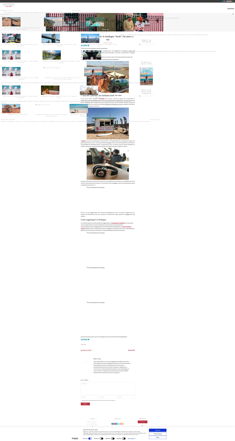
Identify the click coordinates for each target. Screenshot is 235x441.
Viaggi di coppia (6, 121)
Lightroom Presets (67, 12)
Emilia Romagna (112, 101)
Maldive (135, 51)
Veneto (129, 101)
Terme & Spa (48, 121)
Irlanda (14, 82)
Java (189, 51)
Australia (106, 104)
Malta (77, 82)
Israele (174, 51)
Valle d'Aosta (102, 101)
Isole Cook (113, 104)
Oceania (96, 12)
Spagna (56, 82)
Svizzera (119, 82)
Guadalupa (183, 34)
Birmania (147, 51)
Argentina (123, 34)
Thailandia (162, 51)
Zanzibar (158, 18)
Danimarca (125, 82)
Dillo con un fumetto (92, 424)
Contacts (153, 119)
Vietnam (182, 51)
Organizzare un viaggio (113, 121)
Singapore (213, 51)
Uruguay (206, 34)
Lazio (39, 101)
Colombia (144, 34)
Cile (128, 34)
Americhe (80, 12)
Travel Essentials (55, 12)
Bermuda (138, 34)
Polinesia (120, 104)
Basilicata (33, 101)
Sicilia (125, 101)
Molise (23, 101)
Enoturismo (64, 121)
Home (2, 10)
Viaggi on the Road (37, 121)
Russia (143, 82)
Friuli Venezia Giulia (13, 101)
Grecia (97, 82)
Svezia (87, 82)
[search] (160, 119)
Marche (120, 101)
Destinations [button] (77, 10)
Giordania (129, 51)
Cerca (158, 119)
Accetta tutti (157, 430)
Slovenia (27, 82)
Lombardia (88, 101)
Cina (186, 51)
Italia (92, 12)
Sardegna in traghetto (118, 223)
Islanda (47, 82)
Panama (149, 34)
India (151, 51)
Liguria (67, 101)
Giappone (201, 51)
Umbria (76, 101)
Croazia (92, 82)
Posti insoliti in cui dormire (21, 121)
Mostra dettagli (131, 438)
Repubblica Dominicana (167, 34)
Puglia (72, 101)
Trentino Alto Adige (53, 101)
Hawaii (201, 34)
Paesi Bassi (20, 82)
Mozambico (164, 18)
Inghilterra (132, 82)
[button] (230, 8)
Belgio (37, 82)
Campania (82, 101)
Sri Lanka (141, 51)
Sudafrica (145, 18)
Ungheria (62, 82)
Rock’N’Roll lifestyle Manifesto (15, 12)
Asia (84, 12)
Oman (178, 51)
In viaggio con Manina (75, 121)
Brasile (177, 34)
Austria (3, 82)
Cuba (158, 34)
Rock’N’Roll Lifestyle (98, 121)
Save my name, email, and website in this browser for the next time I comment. (98, 400)
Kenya (130, 18)
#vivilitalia (87, 121)
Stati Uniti (190, 34)
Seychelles (194, 51)
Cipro (67, 82)
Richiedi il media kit (91, 421)
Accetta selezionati (158, 433)
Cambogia (169, 51)
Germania (72, 82)
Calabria (62, 101)
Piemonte (44, 101)
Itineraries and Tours (8, 119)
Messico (132, 34)
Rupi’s (84, 141)
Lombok (207, 51)
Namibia (176, 18)
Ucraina (32, 82)
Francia (42, 82)
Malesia (156, 51)
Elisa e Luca (86, 350)
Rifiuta (157, 437)
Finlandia (9, 82)
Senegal (134, 18)
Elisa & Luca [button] (8, 10)
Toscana (27, 101)
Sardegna (95, 101)
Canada (196, 34)
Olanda (138, 82)
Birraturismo (56, 121)
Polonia (51, 82)
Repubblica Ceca (110, 82)
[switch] (101, 439)
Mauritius (152, 18)
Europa (88, 12)
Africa (75, 12)
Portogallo (82, 82)
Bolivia (154, 34)
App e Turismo (145, 121)
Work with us (30, 12)
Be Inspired (95, 119)
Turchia (147, 82)
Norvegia (102, 82)
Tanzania (171, 18)
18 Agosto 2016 (131, 350)
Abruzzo (3, 101)
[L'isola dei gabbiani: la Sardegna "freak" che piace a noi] (86, 366)
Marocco (139, 18)
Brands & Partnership (42, 12)
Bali (124, 51)
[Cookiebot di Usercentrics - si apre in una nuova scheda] (75, 439)
